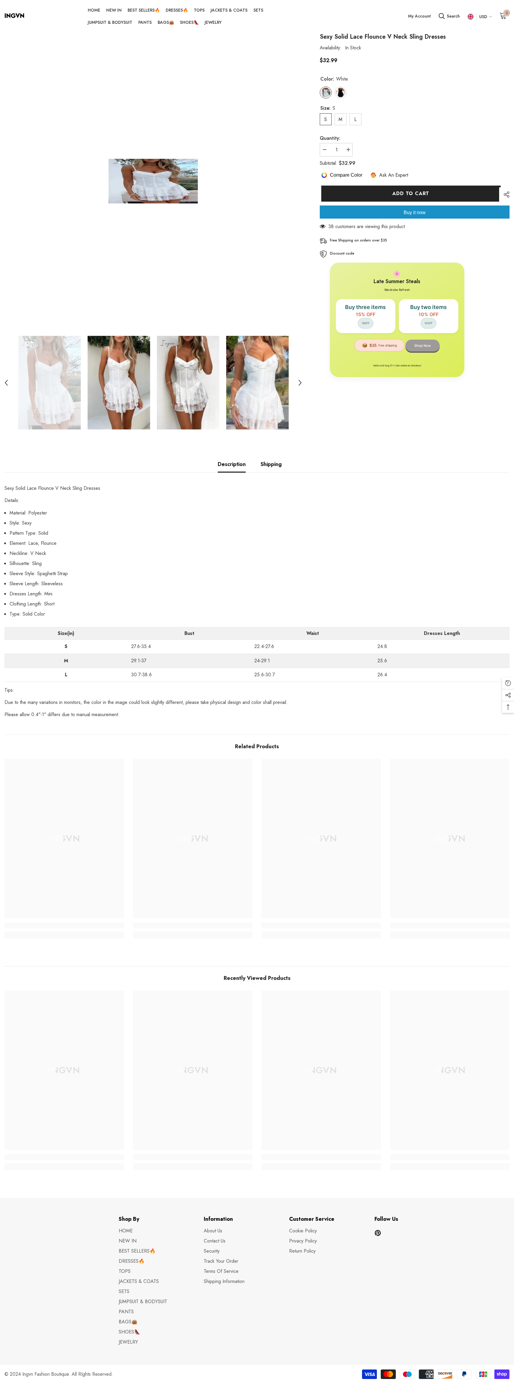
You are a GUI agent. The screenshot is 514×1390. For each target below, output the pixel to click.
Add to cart (409, 193)
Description (232, 464)
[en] (470, 16)
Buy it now (415, 212)
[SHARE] (504, 194)
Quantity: (330, 138)
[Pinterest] (378, 1233)
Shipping (271, 464)
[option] (153, 181)
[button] (6, 382)
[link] (64, 925)
